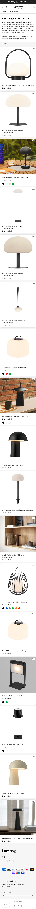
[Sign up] (32, 893)
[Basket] (34, 7)
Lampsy (20, 901)
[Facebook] (14, 906)
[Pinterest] (21, 906)
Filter (5, 44)
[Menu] (2, 7)
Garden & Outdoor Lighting (10, 12)
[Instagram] (18, 906)
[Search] (6, 7)
